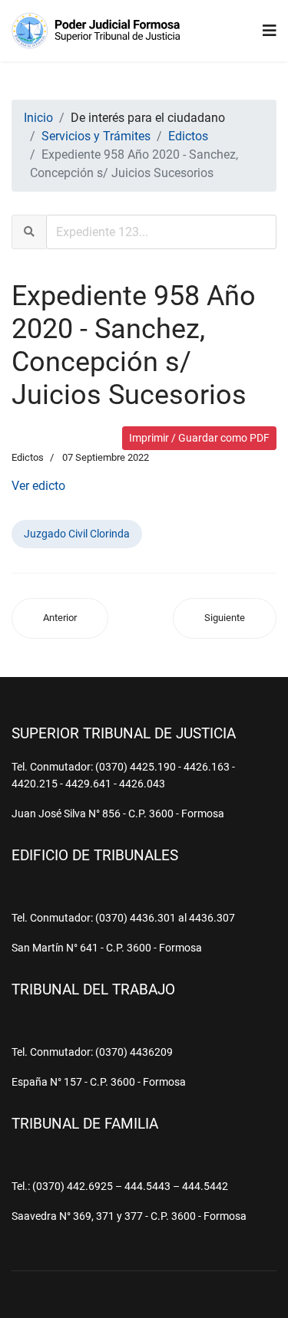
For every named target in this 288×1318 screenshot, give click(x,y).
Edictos (28, 457)
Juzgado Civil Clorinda (77, 534)
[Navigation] (269, 30)
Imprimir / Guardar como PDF (199, 438)
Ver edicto (38, 485)
